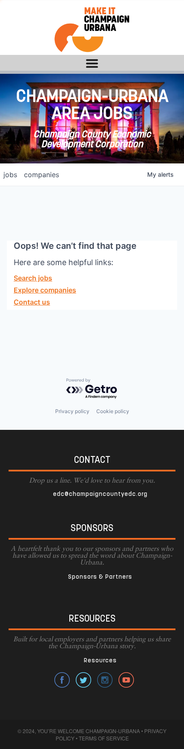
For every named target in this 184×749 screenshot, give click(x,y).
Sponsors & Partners (100, 577)
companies (41, 174)
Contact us (32, 302)
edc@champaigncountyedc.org (100, 494)
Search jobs (33, 278)
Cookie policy (112, 411)
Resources (100, 661)
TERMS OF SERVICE (104, 738)
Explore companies (45, 290)
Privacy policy (72, 411)
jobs (10, 174)
